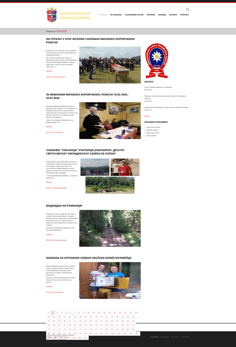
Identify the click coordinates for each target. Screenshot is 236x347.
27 (86, 317)
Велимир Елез (60, 77)
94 (80, 333)
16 (120, 313)
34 (123, 317)
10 (88, 313)
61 (86, 325)
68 (123, 325)
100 (112, 333)
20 (49, 317)
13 (104, 313)
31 (107, 317)
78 (86, 329)
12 (99, 313)
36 (133, 317)
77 (80, 329)
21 (54, 317)
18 (131, 313)
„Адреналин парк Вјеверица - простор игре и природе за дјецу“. (166, 107)
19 (136, 313)
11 (94, 313)
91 (64, 333)
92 (70, 333)
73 (59, 329)
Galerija (162, 15)
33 (117, 317)
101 (118, 333)
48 (107, 321)
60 (80, 325)
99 (107, 333)
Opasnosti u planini (153, 133)
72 (54, 329)
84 (117, 329)
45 (91, 321)
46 (96, 321)
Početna (103, 15)
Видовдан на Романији (64, 205)
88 (49, 333)
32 (112, 317)
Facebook (187, 9)
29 (96, 317)
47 (101, 321)
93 (75, 333)
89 (54, 333)
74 (64, 329)
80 (96, 329)
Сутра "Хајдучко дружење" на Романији (158, 87)
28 (91, 317)
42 (75, 321)
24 (70, 317)
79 (91, 329)
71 (49, 329)
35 (128, 317)
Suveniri (151, 15)
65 (107, 325)
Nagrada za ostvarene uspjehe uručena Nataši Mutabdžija (88, 258)
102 (125, 333)
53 (133, 321)
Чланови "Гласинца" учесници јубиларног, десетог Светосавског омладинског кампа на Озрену (85, 151)
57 (64, 325)
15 (115, 313)
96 (91, 333)
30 (101, 317)
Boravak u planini (152, 130)
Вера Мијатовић (60, 188)
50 (117, 321)
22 (59, 317)
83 (112, 329)
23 (64, 317)
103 (131, 333)
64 (101, 325)
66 (112, 325)
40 (64, 321)
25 (75, 317)
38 (54, 321)
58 (70, 325)
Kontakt (184, 15)
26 (80, 317)
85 (123, 329)
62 (91, 325)
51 (123, 321)
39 (59, 321)
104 (137, 333)
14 (110, 313)
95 (86, 333)
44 (86, 321)
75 (70, 329)
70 (133, 325)
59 (75, 325)
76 (75, 329)
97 (96, 333)
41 (70, 321)
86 (128, 329)
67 (117, 325)
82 (107, 329)
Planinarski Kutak (134, 15)
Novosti (173, 15)
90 (59, 333)
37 (49, 321)
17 (125, 313)
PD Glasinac (116, 15)
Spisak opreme (152, 136)
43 (80, 321)
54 (49, 325)
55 (54, 325)
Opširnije (49, 71)
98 (101, 333)
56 (59, 325)
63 (96, 325)
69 (128, 325)
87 (133, 329)
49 (112, 321)
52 (128, 321)
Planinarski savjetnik (153, 127)
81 (101, 329)
